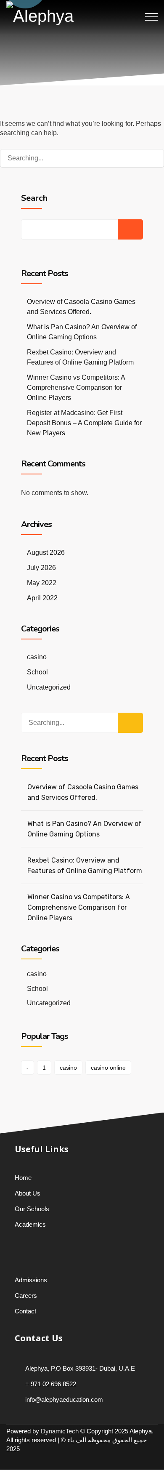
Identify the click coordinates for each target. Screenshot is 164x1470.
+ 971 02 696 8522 (50, 1383)
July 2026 (41, 567)
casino (37, 656)
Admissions (31, 1280)
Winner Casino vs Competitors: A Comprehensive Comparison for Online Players (76, 387)
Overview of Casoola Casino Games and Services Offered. (82, 792)
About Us (27, 1193)
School (37, 672)
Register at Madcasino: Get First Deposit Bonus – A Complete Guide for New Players (84, 423)
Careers (26, 1295)
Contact (25, 1311)
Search (34, 198)
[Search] (149, 158)
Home (23, 1177)
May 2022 (41, 582)
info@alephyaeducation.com (64, 1399)
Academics (30, 1224)
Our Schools (32, 1208)
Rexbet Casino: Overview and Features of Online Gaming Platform (84, 865)
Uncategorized (49, 687)
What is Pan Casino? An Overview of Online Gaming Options (84, 829)
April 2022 (42, 598)
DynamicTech (60, 1431)
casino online (108, 1067)
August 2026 (46, 552)
